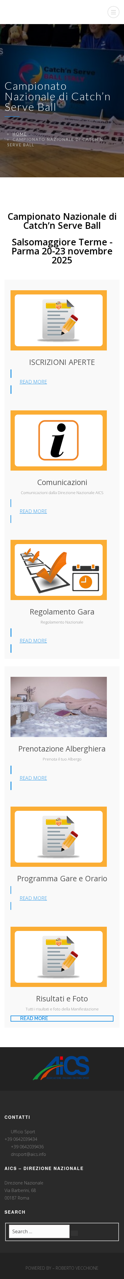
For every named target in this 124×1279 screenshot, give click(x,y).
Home (20, 134)
